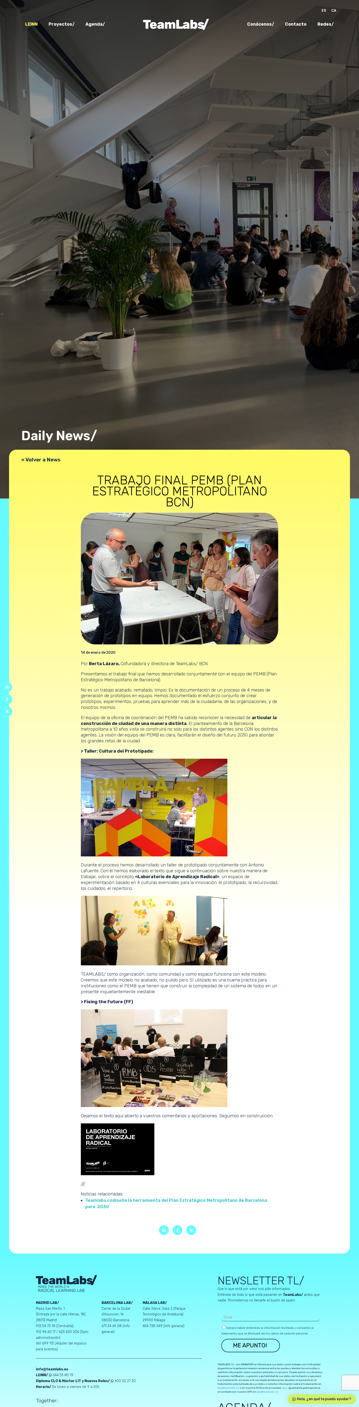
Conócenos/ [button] (260, 24)
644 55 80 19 (63, 1375)
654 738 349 (153, 1326)
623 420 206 (69, 1332)
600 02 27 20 (125, 1381)
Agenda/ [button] (95, 24)
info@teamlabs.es (52, 1369)
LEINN (31, 24)
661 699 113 (45, 1343)
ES (324, 11)
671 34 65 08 (112, 1326)
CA (333, 11)
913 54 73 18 (45, 1326)
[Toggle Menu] (330, 491)
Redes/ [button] (325, 24)
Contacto (295, 24)
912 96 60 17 (45, 1332)
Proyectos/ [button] (62, 24)
